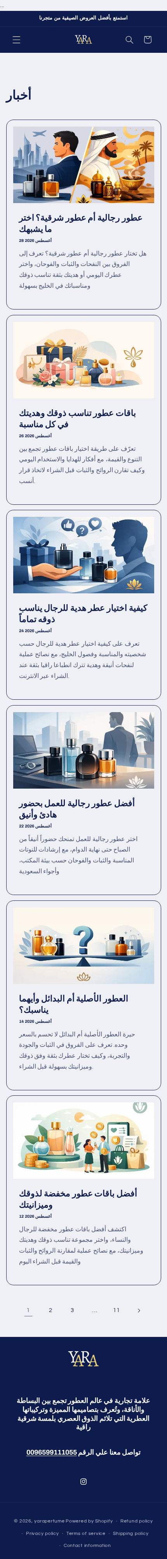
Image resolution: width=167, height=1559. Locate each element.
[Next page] (139, 1310)
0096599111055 (51, 1452)
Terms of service (86, 1533)
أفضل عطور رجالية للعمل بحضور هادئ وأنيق (77, 809)
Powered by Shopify (89, 1521)
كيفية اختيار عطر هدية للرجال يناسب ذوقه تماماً (83, 614)
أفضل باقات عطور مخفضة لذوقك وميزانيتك (78, 1199)
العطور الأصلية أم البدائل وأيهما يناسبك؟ (73, 1004)
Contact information (87, 1545)
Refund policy (136, 1521)
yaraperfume (49, 1521)
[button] (16, 40)
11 (116, 1310)
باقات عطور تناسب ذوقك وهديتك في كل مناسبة (77, 418)
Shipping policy (130, 1533)
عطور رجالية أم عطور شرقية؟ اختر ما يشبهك (80, 224)
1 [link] (28, 1310)
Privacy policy (42, 1533)
